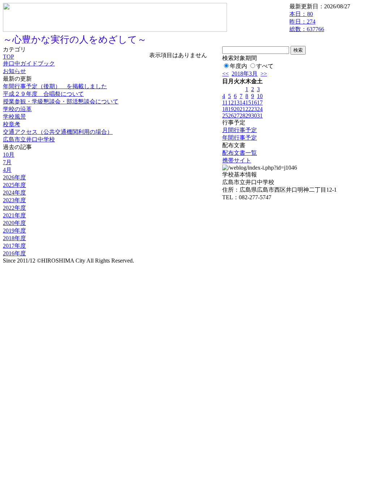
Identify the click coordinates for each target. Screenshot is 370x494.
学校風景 (14, 117)
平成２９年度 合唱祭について (43, 94)
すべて (265, 66)
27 (237, 115)
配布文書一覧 (239, 153)
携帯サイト (236, 160)
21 (242, 109)
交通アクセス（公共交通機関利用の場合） (58, 132)
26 (231, 115)
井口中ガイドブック (29, 63)
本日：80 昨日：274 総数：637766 (306, 21)
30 (254, 115)
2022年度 (14, 208)
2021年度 (14, 215)
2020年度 (14, 223)
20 (237, 109)
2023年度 (14, 200)
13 (237, 102)
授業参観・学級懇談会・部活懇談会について (61, 101)
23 (254, 109)
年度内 (238, 66)
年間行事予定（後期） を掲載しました (55, 86)
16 (254, 102)
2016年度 (14, 253)
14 (242, 102)
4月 (7, 170)
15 (248, 102)
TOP (8, 57)
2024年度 (14, 192)
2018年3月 (245, 74)
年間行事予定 (239, 138)
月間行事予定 (239, 130)
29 (248, 115)
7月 (7, 162)
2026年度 (14, 177)
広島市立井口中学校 (29, 139)
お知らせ (14, 71)
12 (231, 102)
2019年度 (14, 230)
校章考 (11, 124)
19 (231, 109)
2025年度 (14, 185)
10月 (8, 155)
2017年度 (14, 246)
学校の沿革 (17, 109)
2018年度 (14, 238)
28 (242, 115)
